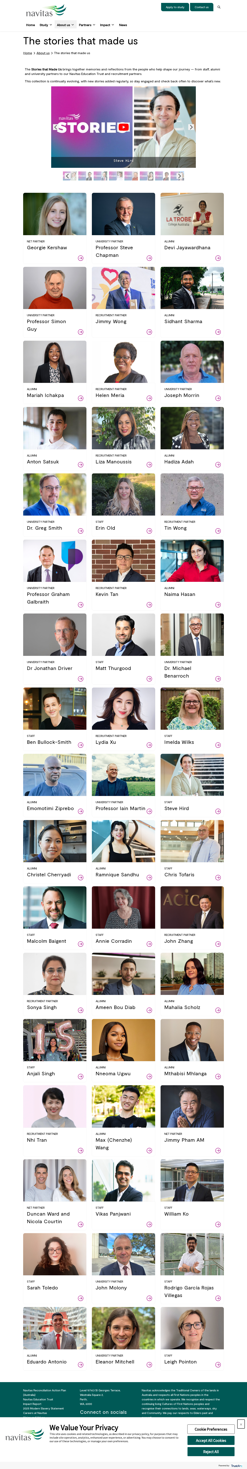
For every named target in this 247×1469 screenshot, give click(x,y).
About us (63, 25)
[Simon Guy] (131, 175)
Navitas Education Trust (38, 1399)
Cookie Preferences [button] (211, 1429)
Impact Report (32, 1403)
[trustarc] (236, 1465)
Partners (85, 25)
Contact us (202, 7)
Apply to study (175, 7)
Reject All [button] (211, 1451)
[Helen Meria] (162, 175)
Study (44, 25)
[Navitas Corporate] (46, 10)
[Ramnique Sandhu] (146, 175)
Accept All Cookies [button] (211, 1440)
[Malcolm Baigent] (100, 175)
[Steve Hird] (123, 127)
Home (30, 25)
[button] (56, 127)
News (123, 25)
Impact (105, 25)
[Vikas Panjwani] (85, 175)
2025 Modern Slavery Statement (43, 1408)
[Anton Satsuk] (116, 175)
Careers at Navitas (35, 1413)
